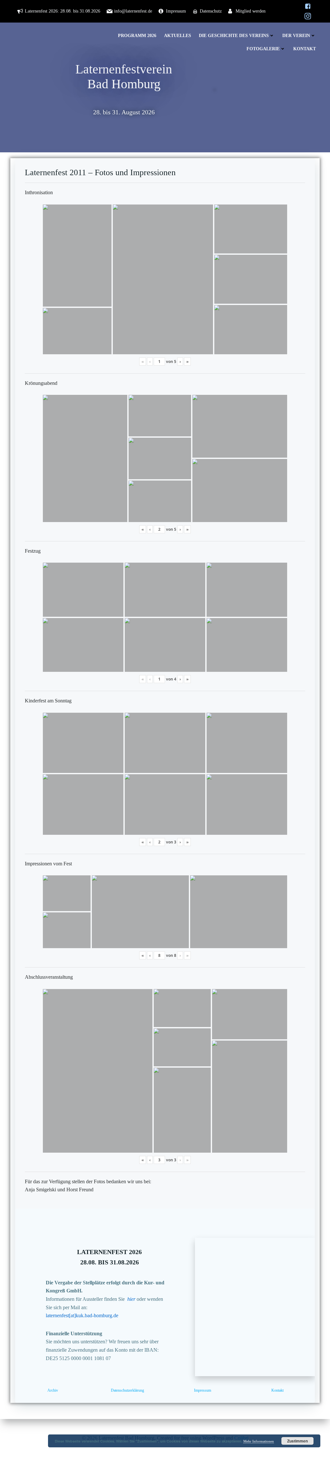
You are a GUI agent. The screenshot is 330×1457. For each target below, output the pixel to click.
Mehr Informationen (258, 1441)
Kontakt (304, 48)
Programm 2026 (137, 35)
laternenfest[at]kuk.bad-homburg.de (82, 1315)
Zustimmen (297, 1441)
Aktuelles (177, 35)
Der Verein (296, 35)
